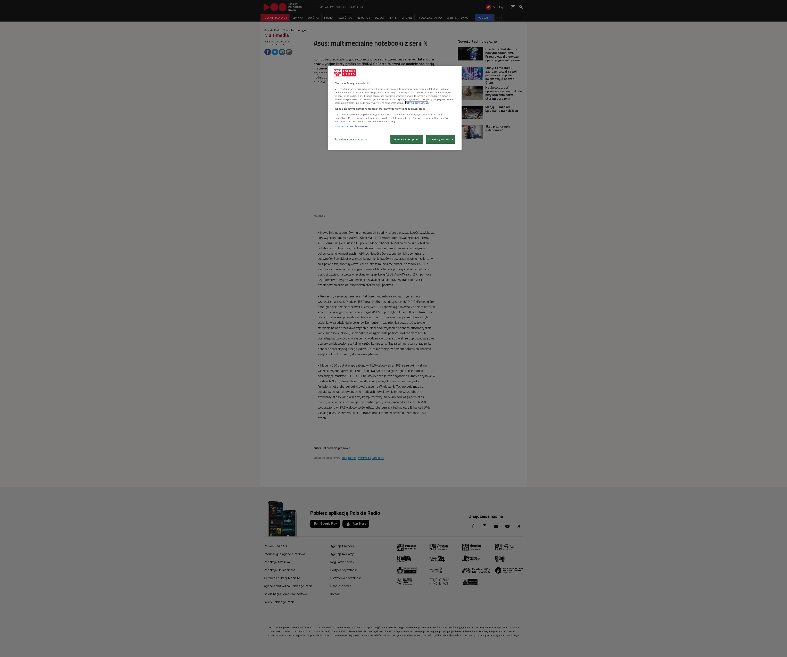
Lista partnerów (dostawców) (351, 126)
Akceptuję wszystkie (440, 139)
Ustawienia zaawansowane (350, 139)
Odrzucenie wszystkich (407, 139)
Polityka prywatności (417, 103)
